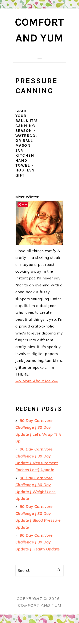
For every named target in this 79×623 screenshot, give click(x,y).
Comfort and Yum (39, 605)
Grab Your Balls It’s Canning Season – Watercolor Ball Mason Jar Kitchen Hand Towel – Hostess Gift (26, 143)
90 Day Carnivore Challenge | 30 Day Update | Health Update (37, 542)
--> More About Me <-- (36, 380)
